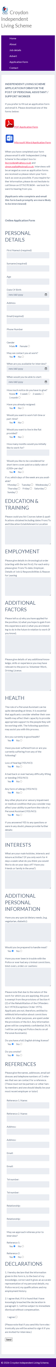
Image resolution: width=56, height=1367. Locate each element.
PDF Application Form (26, 126)
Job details (15, 50)
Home (12, 38)
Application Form (18, 61)
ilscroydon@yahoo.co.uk (18, 162)
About (12, 44)
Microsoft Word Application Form (32, 142)
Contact (13, 67)
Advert (13, 55)
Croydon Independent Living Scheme (16, 19)
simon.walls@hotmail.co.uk (19, 166)
